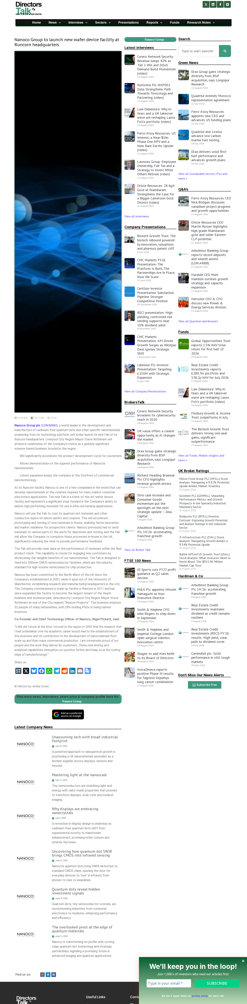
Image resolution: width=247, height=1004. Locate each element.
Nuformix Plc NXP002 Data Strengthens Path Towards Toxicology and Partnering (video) (155, 91)
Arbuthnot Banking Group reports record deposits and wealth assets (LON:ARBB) (209, 256)
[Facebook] (53, 974)
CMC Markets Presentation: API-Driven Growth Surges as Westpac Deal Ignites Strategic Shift (156, 345)
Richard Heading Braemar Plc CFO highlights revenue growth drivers (156, 479)
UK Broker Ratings (193, 471)
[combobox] (198, 51)
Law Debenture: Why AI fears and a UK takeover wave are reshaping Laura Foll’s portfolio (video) (156, 115)
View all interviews (137, 216)
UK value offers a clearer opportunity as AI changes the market (156, 435)
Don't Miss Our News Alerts (201, 675)
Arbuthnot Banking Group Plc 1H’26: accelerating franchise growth (155, 531)
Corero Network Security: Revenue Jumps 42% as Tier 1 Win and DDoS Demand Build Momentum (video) (156, 64)
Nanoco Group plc (27, 425)
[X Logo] (42, 974)
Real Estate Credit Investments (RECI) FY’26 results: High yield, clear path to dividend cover (210, 635)
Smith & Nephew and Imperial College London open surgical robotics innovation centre (155, 635)
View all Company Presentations (145, 391)
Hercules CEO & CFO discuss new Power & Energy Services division (208, 303)
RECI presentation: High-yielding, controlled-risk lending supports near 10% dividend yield (155, 318)
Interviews (76, 22)
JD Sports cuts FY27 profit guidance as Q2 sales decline (156, 573)
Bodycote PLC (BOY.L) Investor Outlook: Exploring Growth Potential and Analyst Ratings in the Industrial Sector (203, 521)
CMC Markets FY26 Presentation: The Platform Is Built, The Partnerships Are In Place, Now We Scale (156, 268)
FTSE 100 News (137, 560)
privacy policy (200, 995)
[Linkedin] (213, 4)
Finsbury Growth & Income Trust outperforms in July (210, 415)
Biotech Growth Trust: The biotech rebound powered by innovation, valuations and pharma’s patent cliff (156, 242)
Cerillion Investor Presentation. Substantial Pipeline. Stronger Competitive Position (155, 294)
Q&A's (183, 189)
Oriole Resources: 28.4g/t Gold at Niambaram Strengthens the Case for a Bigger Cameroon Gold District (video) (156, 193)
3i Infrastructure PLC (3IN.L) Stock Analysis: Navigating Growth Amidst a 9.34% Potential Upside (203, 540)
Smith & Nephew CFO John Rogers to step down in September (156, 613)
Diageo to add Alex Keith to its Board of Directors (155, 655)
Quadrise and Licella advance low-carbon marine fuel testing (206, 135)
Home (36, 22)
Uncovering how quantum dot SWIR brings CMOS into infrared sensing (82, 853)
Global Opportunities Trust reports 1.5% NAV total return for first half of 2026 (210, 347)
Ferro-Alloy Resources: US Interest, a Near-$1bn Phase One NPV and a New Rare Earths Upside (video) (156, 141)
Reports (152, 22)
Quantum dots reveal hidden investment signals (76, 891)
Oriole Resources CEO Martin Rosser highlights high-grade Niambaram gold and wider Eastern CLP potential (209, 230)
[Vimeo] (227, 4)
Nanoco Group (72, 701)
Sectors (101, 22)
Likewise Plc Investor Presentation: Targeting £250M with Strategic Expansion (154, 371)
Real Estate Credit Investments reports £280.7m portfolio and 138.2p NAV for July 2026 (210, 371)
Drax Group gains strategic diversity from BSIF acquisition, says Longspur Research (156, 457)
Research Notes (199, 22)
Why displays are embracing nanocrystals (75, 810)
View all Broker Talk (137, 550)
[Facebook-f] (220, 4)
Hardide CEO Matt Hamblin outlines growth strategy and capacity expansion (209, 280)
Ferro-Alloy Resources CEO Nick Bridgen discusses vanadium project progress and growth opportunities (211, 204)
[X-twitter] (206, 4)
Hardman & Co (190, 576)
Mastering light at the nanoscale (79, 774)
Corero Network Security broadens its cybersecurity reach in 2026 (156, 415)
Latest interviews (139, 47)
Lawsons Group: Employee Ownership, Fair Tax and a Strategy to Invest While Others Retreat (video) (156, 167)
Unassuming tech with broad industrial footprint (85, 738)
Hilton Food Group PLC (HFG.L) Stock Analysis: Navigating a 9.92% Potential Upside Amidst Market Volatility (204, 482)
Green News (188, 62)
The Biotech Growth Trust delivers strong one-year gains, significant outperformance (210, 435)
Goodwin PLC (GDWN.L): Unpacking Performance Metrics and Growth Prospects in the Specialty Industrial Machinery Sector (202, 501)
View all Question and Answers (198, 321)
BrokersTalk (134, 402)
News (53, 22)
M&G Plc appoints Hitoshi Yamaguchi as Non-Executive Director (156, 593)
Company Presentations (145, 227)
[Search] (225, 51)
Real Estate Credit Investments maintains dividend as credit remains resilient (210, 611)
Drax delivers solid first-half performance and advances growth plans (209, 155)
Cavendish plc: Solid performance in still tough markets (210, 657)
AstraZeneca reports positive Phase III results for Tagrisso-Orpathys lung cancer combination (155, 675)
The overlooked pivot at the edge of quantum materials (82, 929)
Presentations (128, 22)
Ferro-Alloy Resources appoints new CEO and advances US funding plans (211, 115)
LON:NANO (49, 425)
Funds (174, 22)
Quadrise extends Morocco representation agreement (211, 98)
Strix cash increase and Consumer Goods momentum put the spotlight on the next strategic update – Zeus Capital (154, 505)
